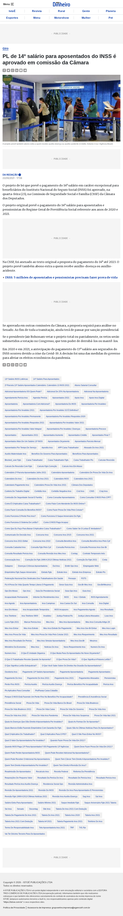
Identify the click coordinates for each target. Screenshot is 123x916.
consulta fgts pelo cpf (41, 547)
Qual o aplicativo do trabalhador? (20, 734)
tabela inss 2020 (72, 815)
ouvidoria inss (11, 672)
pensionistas (110, 678)
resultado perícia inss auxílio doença (21, 784)
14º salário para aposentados (46, 379)
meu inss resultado (108, 634)
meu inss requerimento (84, 634)
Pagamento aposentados (99, 672)
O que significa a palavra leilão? (96, 659)
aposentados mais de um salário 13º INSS (24, 441)
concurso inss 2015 (62, 535)
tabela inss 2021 (92, 815)
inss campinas (48, 603)
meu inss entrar (11, 628)
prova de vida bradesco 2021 (18, 709)
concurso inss (42, 535)
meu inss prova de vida (15, 634)
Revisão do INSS (46, 790)
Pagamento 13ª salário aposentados (39, 672)
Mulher (86, 17)
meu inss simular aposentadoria (51, 641)
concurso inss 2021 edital (16, 541)
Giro (5, 48)
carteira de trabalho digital (17, 491)
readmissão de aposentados (18, 771)
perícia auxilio (31, 684)
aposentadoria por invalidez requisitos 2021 (24, 423)
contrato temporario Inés (94, 553)
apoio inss (79, 398)
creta (104, 560)
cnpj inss (103, 491)
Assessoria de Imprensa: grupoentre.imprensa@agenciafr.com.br (58, 907)
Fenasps (72, 578)
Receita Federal (61, 771)
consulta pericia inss (65, 547)
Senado (20, 809)
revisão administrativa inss (80, 784)
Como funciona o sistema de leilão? (21, 522)
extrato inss (62, 572)
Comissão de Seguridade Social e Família (23, 497)
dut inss (56, 566)
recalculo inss (42, 771)
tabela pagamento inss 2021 (69, 821)
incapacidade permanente (16, 597)
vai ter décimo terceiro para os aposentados (25, 834)
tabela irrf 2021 (45, 821)
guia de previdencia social (48, 591)
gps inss (26, 591)
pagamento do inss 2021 (38, 678)
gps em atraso (11, 591)
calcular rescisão (106, 460)
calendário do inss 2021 (38, 479)
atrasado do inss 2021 (94, 447)
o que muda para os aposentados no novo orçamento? (75, 653)
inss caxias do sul (68, 603)
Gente (86, 11)
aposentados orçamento (59, 441)
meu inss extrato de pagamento (57, 628)
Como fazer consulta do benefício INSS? (23, 510)
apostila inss (47, 447)
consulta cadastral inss (15, 547)
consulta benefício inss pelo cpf (96, 541)
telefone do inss (95, 821)
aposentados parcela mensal (87, 441)
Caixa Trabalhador (34, 460)
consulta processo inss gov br (93, 547)
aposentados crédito (77, 435)
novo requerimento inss (74, 647)
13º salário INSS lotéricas (16, 379)
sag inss (86, 796)
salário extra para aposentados (19, 803)
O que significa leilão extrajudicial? (21, 666)
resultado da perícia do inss (50, 778)
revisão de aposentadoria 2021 (19, 790)
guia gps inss (71, 591)
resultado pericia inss (106, 778)
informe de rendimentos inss (46, 597)
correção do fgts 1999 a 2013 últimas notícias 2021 (48, 560)
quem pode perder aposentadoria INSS (22, 753)
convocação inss (12, 560)
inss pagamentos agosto (84, 609)
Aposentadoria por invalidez (93, 404)
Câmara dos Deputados (82, 485)
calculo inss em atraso (72, 466)
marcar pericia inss (32, 622)
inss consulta (88, 603)
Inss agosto (10, 603)
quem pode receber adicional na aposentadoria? (67, 753)
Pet (111, 17)
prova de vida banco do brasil (58, 703)
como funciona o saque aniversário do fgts (61, 516)
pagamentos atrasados (89, 678)
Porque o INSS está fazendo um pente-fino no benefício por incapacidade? (39, 697)
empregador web (91, 566)
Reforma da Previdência (84, 771)
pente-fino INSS (12, 684)
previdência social (13, 703)
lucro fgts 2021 (12, 622)
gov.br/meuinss (104, 585)
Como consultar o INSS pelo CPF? (95, 497)
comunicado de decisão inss (18, 535)
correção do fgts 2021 (87, 560)
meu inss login (108, 628)
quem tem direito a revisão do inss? (69, 765)
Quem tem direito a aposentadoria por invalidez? (26, 765)
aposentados (10, 435)
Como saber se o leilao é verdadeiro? (84, 528)
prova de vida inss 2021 (15, 715)
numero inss (10, 653)
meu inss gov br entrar (87, 628)
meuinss (93, 641)
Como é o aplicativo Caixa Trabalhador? (23, 504)
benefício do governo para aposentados (49, 454)
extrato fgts (46, 572)
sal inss (98, 796)
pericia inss (108, 684)
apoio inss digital (96, 398)
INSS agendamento (99, 597)
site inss (46, 809)
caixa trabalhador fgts (58, 460)
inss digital (104, 603)
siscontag (33, 809)
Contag (74, 553)
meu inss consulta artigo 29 (98, 622)
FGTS (83, 578)
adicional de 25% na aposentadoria (63, 391)
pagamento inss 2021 (64, 678)
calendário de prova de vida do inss (96, 472)
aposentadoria (11, 404)
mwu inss (35, 647)
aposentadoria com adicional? (36, 404)
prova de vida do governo (72, 709)
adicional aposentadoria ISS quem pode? (23, 391)
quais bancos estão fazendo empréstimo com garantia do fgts (33, 728)
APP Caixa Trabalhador (68, 447)
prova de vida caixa (46, 709)
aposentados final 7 (101, 435)
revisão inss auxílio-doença (64, 796)
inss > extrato (80, 597)
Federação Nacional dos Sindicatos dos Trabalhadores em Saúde (34, 578)
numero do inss (98, 647)
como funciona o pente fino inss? (20, 516)
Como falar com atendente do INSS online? (65, 504)
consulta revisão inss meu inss (52, 553)
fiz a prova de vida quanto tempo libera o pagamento (29, 585)
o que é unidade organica (33, 653)
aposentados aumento (53, 435)
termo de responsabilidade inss (19, 828)
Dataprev (9, 566)
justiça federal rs (65, 616)
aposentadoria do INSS (65, 404)
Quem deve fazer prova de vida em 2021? (93, 747)
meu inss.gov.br (77, 641)
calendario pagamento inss (17, 485)
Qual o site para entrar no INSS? (86, 734)
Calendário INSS (61, 479)
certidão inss (40, 491)
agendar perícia (40, 398)
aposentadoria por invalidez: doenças (63, 429)
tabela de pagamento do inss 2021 (20, 815)
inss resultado (106, 609)
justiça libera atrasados (88, 616)
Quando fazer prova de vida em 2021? (67, 740)
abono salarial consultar (86, 385)
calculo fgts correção (47, 466)
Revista (37, 11)
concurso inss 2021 (85, 535)
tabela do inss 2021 (51, 815)
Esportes (12, 17)
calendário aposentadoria (62, 472)
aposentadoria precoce (96, 429)
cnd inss (80, 491)
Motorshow (61, 17)
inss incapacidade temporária (36, 609)
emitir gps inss (71, 566)
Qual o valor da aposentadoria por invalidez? (25, 740)
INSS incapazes (61, 609)
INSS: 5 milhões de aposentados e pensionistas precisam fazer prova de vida (61, 277)
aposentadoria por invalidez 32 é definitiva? (59, 410)
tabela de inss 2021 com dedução (71, 809)
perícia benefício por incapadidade (82, 684)
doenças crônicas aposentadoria (32, 566)
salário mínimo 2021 (47, 803)
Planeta (111, 11)
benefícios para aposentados (85, 454)
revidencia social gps (53, 784)
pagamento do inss (13, 678)
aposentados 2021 (30, 435)
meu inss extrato (31, 628)
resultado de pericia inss (79, 778)
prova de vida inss (97, 709)
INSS (66, 597)
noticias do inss (51, 647)
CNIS (92, 491)
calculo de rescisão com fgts (18, 466)
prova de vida (32, 703)
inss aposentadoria (28, 603)
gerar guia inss (66, 585)
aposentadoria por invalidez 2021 (19, 410)
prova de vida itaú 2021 (105, 715)
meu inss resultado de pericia (18, 641)
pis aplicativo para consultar (17, 690)
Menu (36, 17)
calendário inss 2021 (83, 479)
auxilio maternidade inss (15, 454)
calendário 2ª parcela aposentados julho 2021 (25, 472)
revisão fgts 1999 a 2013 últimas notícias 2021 (26, 796)
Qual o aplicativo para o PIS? (53, 734)
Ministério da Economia (15, 647)
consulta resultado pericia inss (19, 553)
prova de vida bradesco (87, 703)
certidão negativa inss (61, 491)
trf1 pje (82, 828)
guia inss (86, 591)
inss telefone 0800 (30, 616)
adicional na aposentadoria (96, 391)
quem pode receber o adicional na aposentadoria (27, 759)
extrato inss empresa (81, 572)
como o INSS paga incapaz (56, 522)
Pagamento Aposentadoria (71, 672)
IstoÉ (12, 11)
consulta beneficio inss (66, 541)
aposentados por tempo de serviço (20, 447)
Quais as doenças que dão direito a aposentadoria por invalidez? (34, 722)
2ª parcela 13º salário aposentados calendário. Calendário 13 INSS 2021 (37, 385)
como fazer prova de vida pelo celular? (65, 510)
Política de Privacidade (14, 907)
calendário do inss (13, 479)
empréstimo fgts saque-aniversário (20, 572)
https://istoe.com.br (13, 902)
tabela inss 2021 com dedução (19, 821)
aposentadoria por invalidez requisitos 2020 (65, 416)
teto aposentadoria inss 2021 (52, 828)
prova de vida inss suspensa (76, 715)
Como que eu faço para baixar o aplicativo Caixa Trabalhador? (33, 528)
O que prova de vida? (66, 659)
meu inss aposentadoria (69, 622)
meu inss (50, 622)
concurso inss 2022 (41, 541)
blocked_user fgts (13, 460)
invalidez (47, 616)
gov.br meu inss (85, 585)
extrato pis (100, 572)
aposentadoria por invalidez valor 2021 (66, 423)
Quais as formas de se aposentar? (83, 722)
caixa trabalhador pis (83, 460)
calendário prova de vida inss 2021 (50, 485)
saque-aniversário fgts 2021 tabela (100, 803)
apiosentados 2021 (60, 398)
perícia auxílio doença (52, 684)
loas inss (109, 616)
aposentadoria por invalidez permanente (23, 416)
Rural (61, 11)
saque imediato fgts (70, 803)
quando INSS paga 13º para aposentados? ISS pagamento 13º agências (37, 747)
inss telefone (10, 616)
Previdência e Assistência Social (92, 697)
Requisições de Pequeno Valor (18, 778)
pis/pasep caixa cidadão (46, 690)
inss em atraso (11, 609)
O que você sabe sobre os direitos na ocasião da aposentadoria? (71, 666)
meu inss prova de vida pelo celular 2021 (49, 634)
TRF (72, 828)
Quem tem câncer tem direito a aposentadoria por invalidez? (82, 759)
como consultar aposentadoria (61, 497)
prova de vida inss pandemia (45, 715)
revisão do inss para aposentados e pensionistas (81, 790)
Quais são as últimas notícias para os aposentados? (90, 728)
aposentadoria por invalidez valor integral (23, 429)
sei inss (8, 809)
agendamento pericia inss (16, 398)
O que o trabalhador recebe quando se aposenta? (28, 659)
